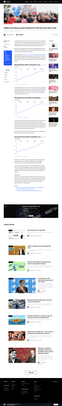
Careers (13, 387)
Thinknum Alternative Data (25, 383)
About (12, 383)
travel (5, 77)
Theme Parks (7, 81)
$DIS (23, 40)
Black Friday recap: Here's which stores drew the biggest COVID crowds (53, 113)
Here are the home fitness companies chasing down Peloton (53, 103)
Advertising (35, 399)
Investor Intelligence (24, 391)
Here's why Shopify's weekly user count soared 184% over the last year (53, 49)
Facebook (6, 72)
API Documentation (6, 390)
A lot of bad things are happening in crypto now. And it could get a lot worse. (39, 319)
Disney (6, 79)
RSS (34, 391)
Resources (13, 386)
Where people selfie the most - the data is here (25, 188)
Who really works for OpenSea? (36, 230)
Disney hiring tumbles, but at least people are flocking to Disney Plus (29, 190)
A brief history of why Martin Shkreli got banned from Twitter (45, 280)
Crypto (40, 1)
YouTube (53, 381)
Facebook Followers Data (7, 70)
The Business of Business (7, 2)
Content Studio (36, 398)
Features (45, 1)
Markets (26, 1)
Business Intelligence (25, 392)
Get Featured (36, 390)
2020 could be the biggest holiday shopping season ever (53, 92)
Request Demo (7, 63)
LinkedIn (55, 381)
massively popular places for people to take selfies (35, 54)
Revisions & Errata (36, 386)
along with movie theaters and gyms (32, 92)
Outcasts (35, 1)
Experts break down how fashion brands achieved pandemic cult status (53, 59)
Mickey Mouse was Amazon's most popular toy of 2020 (53, 70)
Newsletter (35, 387)
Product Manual (6, 387)
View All (31, 372)
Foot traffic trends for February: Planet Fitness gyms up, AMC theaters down (30, 187)
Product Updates (6, 388)
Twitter (57, 381)
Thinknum (5, 381)
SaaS (31, 1)
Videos (50, 1)
